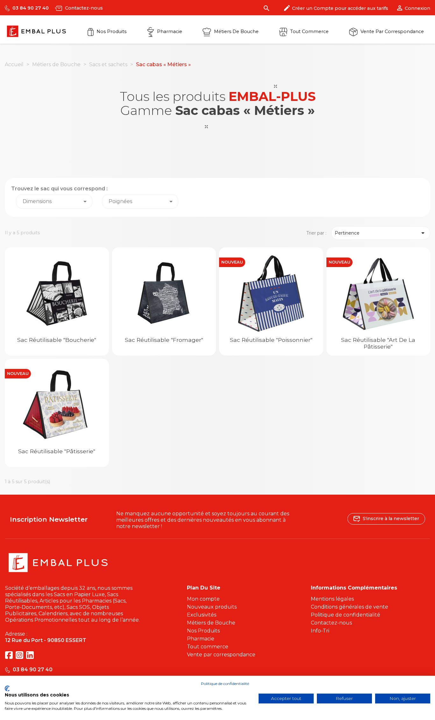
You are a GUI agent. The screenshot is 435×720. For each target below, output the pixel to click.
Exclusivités (201, 615)
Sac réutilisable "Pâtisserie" (56, 451)
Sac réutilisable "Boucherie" (56, 339)
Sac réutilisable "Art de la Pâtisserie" (378, 343)
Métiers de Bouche (236, 31)
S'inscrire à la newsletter (390, 518)
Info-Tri (320, 631)
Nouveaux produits (212, 607)
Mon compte (203, 599)
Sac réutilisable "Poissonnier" (271, 339)
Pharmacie (169, 31)
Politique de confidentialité (345, 615)
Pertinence (381, 233)
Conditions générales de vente (349, 607)
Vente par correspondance (391, 31)
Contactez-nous (83, 8)
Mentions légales (332, 599)
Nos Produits (110, 31)
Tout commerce (309, 31)
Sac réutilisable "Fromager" (164, 339)
